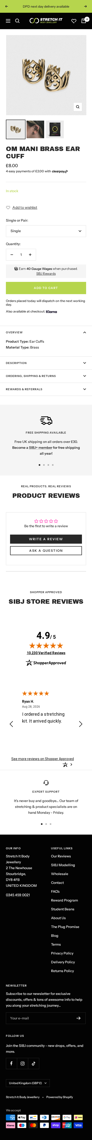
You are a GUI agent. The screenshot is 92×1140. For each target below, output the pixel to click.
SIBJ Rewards (46, 274)
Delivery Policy (63, 962)
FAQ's (55, 891)
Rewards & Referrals (24, 389)
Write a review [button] (46, 539)
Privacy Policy (62, 953)
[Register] (79, 1018)
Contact (57, 882)
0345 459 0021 (18, 895)
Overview (14, 332)
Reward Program (64, 900)
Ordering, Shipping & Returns (31, 376)
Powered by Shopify (59, 1097)
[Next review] (80, 724)
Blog (54, 935)
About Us (58, 918)
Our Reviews (61, 856)
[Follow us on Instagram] (22, 1063)
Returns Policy (62, 971)
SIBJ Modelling (63, 865)
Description (16, 363)
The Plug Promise (65, 927)
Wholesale (59, 874)
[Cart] (83, 21)
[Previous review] (11, 724)
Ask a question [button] (46, 550)
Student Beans (62, 909)
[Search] (17, 21)
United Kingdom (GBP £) (25, 1083)
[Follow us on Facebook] (11, 1063)
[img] (46, 645)
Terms (56, 944)
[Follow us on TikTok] (33, 1063)
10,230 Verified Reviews (46, 653)
